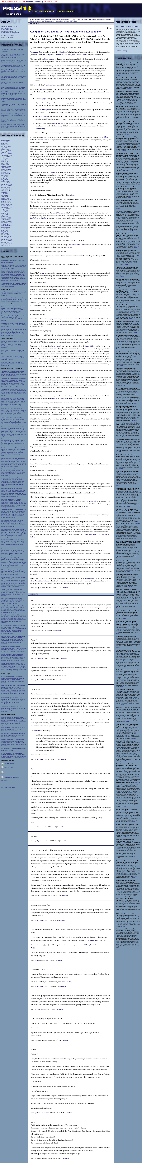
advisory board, (55, 346)
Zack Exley (58, 126)
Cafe (72, 398)
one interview (79, 319)
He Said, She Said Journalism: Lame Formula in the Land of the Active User (13, 109)
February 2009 (6, 151)
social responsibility (92, 940)
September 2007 (6, 173)
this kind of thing (66, 982)
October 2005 (5, 206)
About (66, 428)
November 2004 (6, 222)
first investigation (45, 109)
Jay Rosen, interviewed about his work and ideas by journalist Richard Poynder (13, 293)
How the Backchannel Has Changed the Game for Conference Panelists (13, 87)
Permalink (59, 631)
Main (85, 19)
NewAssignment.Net (7, 36)
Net (106, 137)
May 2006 (4, 195)
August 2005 (5, 209)
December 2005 (6, 202)
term (42, 273)
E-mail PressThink (7, 29)
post (70, 48)
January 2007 (5, 183)
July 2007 (4, 177)
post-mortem (50, 85)
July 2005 (4, 210)
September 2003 (6, 244)
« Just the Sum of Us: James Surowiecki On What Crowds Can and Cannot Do (56, 19)
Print (110, 28)
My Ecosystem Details (8, 787)
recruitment (40, 128)
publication (62, 52)
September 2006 (6, 189)
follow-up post (49, 59)
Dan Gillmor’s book (42, 581)
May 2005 (4, 213)
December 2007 (6, 169)
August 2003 (5, 245)
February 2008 (6, 166)
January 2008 (5, 167)
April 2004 (4, 233)
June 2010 (4, 143)
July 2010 (4, 141)
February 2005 (6, 218)
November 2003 (6, 241)
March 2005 (5, 216)
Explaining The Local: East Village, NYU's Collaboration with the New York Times (13, 99)
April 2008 (4, 163)
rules (70, 247)
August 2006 (5, 190)
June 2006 (4, 193)
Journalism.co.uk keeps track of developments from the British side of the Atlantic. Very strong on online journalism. (13, 709)
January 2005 (5, 219)
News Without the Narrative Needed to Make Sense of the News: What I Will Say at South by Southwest (13, 93)
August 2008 (5, 157)
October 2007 (5, 172)
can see (62, 324)
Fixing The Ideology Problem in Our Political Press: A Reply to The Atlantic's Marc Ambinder (13, 71)
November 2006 (6, 186)
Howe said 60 (93, 501)
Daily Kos (53, 398)
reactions (43, 89)
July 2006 (4, 192)
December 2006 (6, 184)
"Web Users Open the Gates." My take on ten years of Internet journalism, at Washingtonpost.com (13, 284)
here (72, 195)
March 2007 (5, 181)
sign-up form (43, 116)
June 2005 (4, 212)
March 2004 (5, 235)
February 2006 (6, 199)
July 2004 (4, 228)
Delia (38, 631)
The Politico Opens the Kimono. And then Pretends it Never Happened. (13, 65)
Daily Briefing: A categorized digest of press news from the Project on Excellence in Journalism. (13, 729)
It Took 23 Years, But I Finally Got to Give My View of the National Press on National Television (13, 126)
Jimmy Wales (89, 346)
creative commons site (76, 244)
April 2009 (4, 148)
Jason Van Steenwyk (43, 1113)
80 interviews (60, 213)
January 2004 (5, 238)
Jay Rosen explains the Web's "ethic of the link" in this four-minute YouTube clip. (13, 352)
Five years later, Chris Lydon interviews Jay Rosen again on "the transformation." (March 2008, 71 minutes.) (13, 318)
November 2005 (6, 204)
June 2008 (4, 160)
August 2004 (5, 227)
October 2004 (5, 224)
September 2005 (6, 207)
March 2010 (5, 144)
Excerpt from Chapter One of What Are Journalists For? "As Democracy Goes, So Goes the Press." (13, 266)
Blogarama (4, 780)
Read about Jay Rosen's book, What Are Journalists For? (13, 261)
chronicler (43, 140)
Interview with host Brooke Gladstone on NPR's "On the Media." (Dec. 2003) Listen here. (13, 325)
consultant (74, 126)
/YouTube (58, 123)
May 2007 (4, 180)
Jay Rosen (40, 759)
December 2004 (6, 221)
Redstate (62, 398)
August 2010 (5, 140)
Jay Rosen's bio (6, 28)
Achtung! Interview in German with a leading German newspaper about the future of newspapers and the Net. (13, 299)
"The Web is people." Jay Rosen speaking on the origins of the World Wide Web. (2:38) (13, 357)
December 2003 (6, 239)
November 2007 (6, 170)
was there (80, 133)
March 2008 (5, 164)
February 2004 (6, 236)
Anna (38, 680)
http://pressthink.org (34, 2)
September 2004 (6, 225)
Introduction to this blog (9, 31)
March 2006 (5, 198)
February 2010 (6, 146)
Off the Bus (73, 370)
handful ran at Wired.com (39, 218)
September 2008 (6, 155)
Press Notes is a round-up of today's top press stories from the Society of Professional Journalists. (13, 735)
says (39, 38)
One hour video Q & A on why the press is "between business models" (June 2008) (12, 363)
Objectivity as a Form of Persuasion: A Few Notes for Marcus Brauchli (13, 61)
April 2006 (4, 196)
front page (42, 98)
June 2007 (4, 178)
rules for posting (44, 103)
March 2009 (5, 149)
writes (53, 172)
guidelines (37, 730)
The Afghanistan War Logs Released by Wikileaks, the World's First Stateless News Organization (13, 55)
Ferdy (38, 1009)
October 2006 (5, 187)
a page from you (54, 319)
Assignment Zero (36, 52)
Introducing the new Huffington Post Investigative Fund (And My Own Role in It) (13, 115)
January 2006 (5, 201)
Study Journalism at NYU (9, 26)
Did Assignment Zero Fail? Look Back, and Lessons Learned (65, 54)
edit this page (90, 578)
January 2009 (5, 152)
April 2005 (4, 215)
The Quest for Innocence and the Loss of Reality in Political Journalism (13, 105)
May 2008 (4, 161)
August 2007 (5, 175)
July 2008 (4, 158)
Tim (38, 960)
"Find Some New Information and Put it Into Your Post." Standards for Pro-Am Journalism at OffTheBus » (70, 20)
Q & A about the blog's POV (10, 32)
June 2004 (4, 230)
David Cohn (40, 658)
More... (118, 75)
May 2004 (4, 232)
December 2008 (6, 154)
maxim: (56, 534)
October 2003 (5, 242)
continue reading (121, 50)
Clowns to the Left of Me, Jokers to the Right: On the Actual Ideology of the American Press (13, 77)
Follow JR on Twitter (7, 37)
